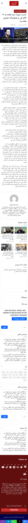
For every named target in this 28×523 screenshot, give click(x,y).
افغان (25, 372)
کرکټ (25, 380)
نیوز (10, 375)
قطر (25, 375)
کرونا (10, 377)
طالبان (3, 372)
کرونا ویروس (5, 377)
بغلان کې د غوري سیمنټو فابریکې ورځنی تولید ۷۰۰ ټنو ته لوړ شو (21, 253)
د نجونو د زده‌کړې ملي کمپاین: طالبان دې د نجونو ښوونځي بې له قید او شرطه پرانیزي (14, 345)
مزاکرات (21, 375)
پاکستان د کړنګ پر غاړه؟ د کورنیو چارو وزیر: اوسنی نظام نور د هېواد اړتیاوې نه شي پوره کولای (21, 237)
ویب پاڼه (24, 304)
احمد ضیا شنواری (21, 25)
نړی (16, 375)
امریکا (16, 372)
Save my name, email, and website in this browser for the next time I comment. (15, 313)
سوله (11, 372)
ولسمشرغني (24, 377)
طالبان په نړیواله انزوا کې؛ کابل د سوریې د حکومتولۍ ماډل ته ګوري (15, 359)
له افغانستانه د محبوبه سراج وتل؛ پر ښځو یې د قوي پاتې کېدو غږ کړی (15, 340)
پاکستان (18, 377)
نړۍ (13, 375)
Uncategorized (20, 11)
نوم (26, 290)
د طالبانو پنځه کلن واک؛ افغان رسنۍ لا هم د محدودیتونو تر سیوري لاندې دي (14, 355)
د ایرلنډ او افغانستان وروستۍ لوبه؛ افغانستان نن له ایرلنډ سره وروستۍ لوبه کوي (15, 351)
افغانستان (20, 372)
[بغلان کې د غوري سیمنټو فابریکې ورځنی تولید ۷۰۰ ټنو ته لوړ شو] (21, 247)
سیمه (7, 372)
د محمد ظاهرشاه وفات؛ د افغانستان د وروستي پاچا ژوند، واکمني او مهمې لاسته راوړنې (7, 254)
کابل (14, 377)
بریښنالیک (24, 297)
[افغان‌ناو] (14, 3)
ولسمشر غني (5, 375)
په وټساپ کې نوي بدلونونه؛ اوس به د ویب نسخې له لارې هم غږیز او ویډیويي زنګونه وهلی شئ (7, 237)
